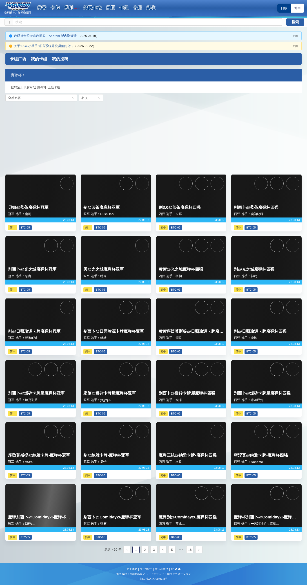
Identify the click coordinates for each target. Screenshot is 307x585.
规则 (71, 7)
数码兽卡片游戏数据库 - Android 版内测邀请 (45, 36)
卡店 (137, 7)
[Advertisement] (153, 136)
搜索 (41, 7)
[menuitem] (41, 8)
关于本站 (132, 569)
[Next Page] (198, 549)
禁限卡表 (93, 7)
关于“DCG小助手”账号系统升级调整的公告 (43, 46)
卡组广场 (18, 59)
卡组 (124, 7)
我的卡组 (39, 59)
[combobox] (41, 97)
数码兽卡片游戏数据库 (17, 12)
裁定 (151, 7)
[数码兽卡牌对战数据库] (18, 6)
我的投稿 (60, 59)
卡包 (55, 7)
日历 (110, 7)
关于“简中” (146, 569)
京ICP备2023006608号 (153, 579)
